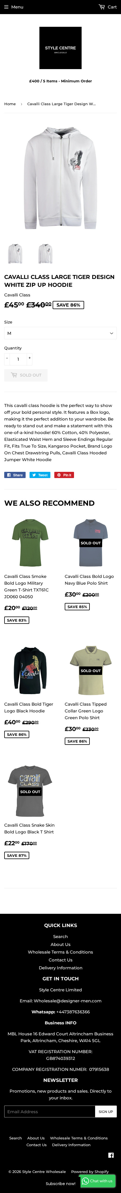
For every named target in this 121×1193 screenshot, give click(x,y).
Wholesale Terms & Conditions (60, 952)
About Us (61, 944)
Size (8, 322)
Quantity (13, 348)
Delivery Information (60, 967)
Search (60, 936)
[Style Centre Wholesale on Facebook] (111, 1156)
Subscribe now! (60, 1184)
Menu (17, 7)
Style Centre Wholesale (44, 1171)
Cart (112, 7)
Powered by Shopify (90, 1171)
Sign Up (106, 1112)
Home (10, 104)
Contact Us (61, 960)
